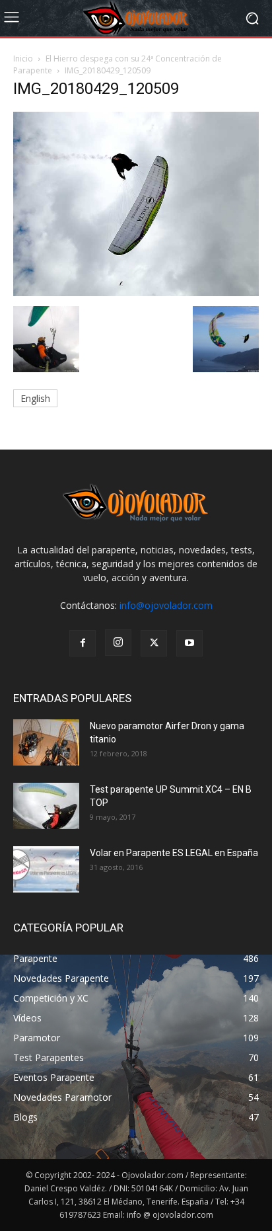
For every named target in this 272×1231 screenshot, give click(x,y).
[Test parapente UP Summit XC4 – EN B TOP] (46, 806)
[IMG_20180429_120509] (136, 292)
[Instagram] (118, 642)
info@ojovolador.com (166, 605)
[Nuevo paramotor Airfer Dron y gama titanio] (46, 742)
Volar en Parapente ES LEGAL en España (174, 853)
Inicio (23, 58)
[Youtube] (189, 643)
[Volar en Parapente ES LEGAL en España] (46, 869)
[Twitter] (154, 643)
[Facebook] (82, 643)
